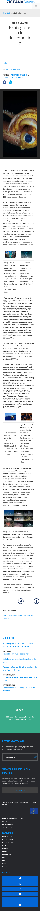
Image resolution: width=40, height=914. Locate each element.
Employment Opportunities (12, 818)
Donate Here (20, 790)
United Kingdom (8, 842)
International (7, 836)
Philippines (6, 854)
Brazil (4, 857)
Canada (5, 848)
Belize (4, 851)
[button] (4, 82)
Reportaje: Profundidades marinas (17, 654)
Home (4, 13)
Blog (8, 13)
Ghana (4, 866)
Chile (4, 845)
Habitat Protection (19, 75)
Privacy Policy (7, 824)
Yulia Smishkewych (13, 70)
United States (7, 839)
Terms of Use (7, 827)
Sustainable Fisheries (13, 77)
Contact (5, 821)
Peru (4, 860)
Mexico (5, 863)
